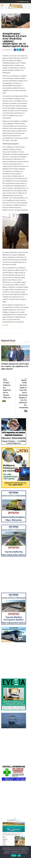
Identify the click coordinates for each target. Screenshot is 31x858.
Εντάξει (14, 855)
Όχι (19, 855)
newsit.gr (5, 325)
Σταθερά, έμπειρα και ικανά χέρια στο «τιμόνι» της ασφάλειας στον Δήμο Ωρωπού (15, 366)
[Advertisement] (15, 574)
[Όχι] (29, 852)
